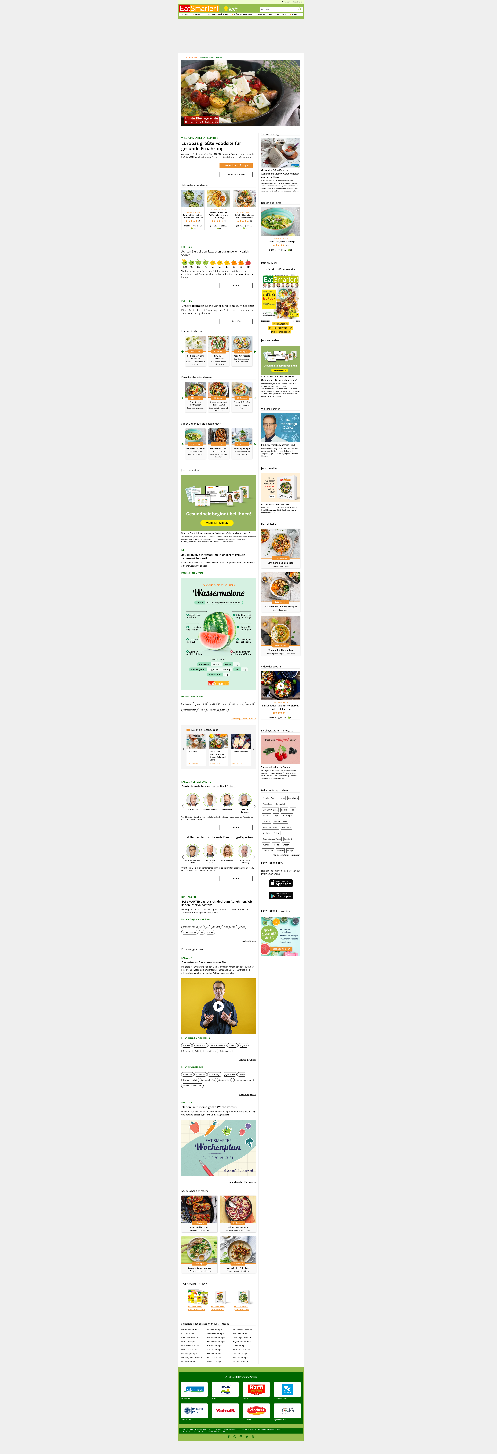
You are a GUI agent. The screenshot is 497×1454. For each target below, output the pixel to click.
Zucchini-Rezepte (240, 1361)
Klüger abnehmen (243, 14)
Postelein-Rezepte (189, 1349)
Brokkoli (213, 704)
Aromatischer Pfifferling (237, 1268)
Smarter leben (264, 14)
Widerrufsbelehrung (272, 1430)
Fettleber (232, 1045)
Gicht (197, 1051)
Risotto (276, 845)
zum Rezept (193, 763)
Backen (284, 810)
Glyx (202, 932)
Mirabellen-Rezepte (215, 1333)
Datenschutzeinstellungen (252, 1430)
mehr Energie (215, 1074)
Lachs (282, 798)
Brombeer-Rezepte (189, 1337)
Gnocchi (286, 845)
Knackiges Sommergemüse (199, 1268)
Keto (234, 927)
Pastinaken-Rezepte (241, 1349)
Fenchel (224, 704)
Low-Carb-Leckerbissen (281, 562)
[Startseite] (199, 8)
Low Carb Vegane (270, 810)
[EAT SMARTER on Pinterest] (235, 1436)
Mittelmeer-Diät (189, 932)
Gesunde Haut (224, 1080)
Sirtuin (242, 927)
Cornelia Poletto (210, 809)
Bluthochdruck (200, 1045)
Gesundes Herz (280, 821)
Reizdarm (187, 1051)
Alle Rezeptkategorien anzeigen (286, 855)
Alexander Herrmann (244, 810)
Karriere (194, 1430)
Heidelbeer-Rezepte (190, 1329)
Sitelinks (202, 1430)
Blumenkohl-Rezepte (216, 1341)
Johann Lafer (227, 809)
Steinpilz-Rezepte (188, 1361)
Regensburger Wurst (272, 839)
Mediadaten (210, 1432)
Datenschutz (235, 1430)
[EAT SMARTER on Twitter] (247, 1436)
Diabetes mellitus (217, 1045)
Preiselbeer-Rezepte (190, 1345)
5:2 (207, 927)
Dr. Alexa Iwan (227, 860)
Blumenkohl (201, 704)
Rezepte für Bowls (270, 827)
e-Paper (296, 321)
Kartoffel (266, 821)
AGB (217, 1430)
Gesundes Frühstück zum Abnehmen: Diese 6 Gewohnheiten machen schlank (280, 174)
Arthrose (186, 1045)
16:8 (200, 927)
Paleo (226, 927)
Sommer (186, 14)
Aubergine (286, 827)
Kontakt (211, 1430)
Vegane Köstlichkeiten (280, 650)
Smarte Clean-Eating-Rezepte (281, 606)
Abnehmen (187, 1074)
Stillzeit (242, 1074)
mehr (236, 285)
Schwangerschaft (190, 1080)
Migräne (243, 1045)
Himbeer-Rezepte (214, 1329)
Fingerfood (267, 804)
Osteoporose (225, 1051)
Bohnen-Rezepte (214, 1353)
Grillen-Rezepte (239, 1345)
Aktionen (281, 14)
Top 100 (236, 321)
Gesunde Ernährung (218, 14)
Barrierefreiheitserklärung (193, 1432)
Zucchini (223, 710)
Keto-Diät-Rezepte (242, 356)
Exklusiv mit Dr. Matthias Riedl (278, 444)
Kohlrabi (266, 833)
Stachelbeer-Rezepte (216, 1337)
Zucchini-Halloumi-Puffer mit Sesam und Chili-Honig (218, 215)
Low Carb (216, 927)
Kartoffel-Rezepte (214, 1345)
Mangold (250, 704)
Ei (293, 810)
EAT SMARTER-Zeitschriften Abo (196, 1308)
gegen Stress (229, 1074)
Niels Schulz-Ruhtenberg (245, 861)
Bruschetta (293, 798)
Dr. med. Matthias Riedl (192, 861)
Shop (294, 14)
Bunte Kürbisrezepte (199, 1227)
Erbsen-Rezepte (214, 1357)
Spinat (202, 710)
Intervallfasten (189, 927)
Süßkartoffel (268, 850)
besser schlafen (208, 1080)
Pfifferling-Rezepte (189, 1353)
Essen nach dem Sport (192, 1085)
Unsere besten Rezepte (236, 165)
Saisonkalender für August (276, 767)
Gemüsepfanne (269, 798)
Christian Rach (192, 809)
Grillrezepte (287, 815)
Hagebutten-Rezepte (242, 1341)
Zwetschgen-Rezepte (242, 1337)
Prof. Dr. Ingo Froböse (209, 861)
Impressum (224, 1430)
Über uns (186, 1430)
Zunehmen (200, 1074)
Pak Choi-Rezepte (214, 1349)
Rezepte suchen (236, 174)
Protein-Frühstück (242, 402)
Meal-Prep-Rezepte (241, 448)
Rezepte (199, 14)
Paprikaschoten (189, 710)
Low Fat (210, 932)
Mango (290, 850)
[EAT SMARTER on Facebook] (229, 1436)
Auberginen (188, 704)
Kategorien (220, 1432)
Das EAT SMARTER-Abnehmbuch (275, 504)
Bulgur (277, 833)
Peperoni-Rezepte (240, 1357)
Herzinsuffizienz (210, 1051)
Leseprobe (265, 321)
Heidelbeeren (237, 704)
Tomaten (212, 710)
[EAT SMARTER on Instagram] (241, 1436)
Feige (276, 815)
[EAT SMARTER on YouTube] (253, 1436)
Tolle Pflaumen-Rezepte (237, 1227)
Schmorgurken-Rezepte (191, 1357)
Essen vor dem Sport (243, 1080)
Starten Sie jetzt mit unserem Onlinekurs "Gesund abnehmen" (215, 533)
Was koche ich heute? (195, 448)
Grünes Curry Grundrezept (280, 241)
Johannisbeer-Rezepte (242, 1329)
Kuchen (266, 845)
